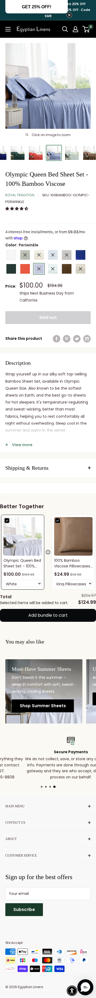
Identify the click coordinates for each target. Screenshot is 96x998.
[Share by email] (87, 338)
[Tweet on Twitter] (77, 338)
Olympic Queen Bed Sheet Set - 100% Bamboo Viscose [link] (22, 563)
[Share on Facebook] (56, 338)
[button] (17, 208)
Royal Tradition (19, 195)
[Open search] (65, 29)
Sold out (48, 317)
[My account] (75, 29)
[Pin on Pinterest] (66, 338)
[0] (86, 29)
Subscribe (24, 909)
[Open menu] (8, 29)
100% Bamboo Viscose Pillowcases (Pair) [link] (72, 563)
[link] (22, 536)
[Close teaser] (69, 15)
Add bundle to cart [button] (48, 615)
